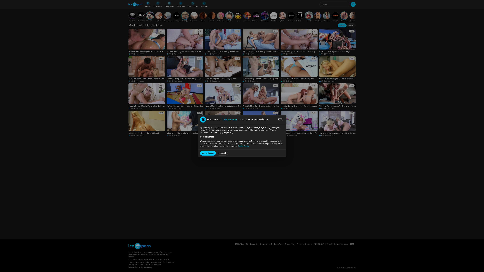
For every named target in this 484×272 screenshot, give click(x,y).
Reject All (222, 153)
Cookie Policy (243, 146)
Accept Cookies (208, 153)
